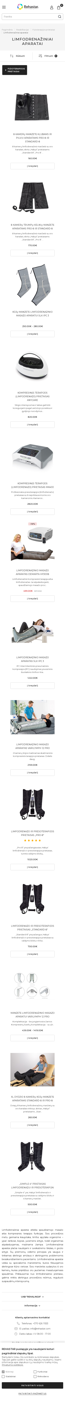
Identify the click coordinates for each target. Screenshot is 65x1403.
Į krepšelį (32, 166)
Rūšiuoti (20, 56)
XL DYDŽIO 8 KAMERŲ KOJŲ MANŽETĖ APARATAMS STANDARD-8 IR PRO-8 (32, 1099)
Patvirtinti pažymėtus (32, 1393)
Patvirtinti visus (32, 1385)
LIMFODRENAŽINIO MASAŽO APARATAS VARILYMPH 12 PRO (32, 746)
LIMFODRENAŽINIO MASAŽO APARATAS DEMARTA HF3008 (32, 572)
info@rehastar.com (40, 1328)
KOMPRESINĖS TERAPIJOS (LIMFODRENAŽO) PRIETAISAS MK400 (32, 485)
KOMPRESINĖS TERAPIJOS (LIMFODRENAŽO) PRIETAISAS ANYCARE (32, 396)
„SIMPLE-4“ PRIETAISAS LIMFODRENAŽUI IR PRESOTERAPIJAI (32, 1186)
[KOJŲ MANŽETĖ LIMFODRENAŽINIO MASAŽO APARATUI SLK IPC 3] (32, 284)
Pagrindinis (7, 29)
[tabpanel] (32, 107)
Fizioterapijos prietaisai (43, 29)
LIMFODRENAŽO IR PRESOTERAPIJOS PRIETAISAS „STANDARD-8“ (32, 928)
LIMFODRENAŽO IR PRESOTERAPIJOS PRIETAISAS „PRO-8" (32, 833)
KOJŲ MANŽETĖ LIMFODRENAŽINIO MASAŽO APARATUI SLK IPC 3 (32, 314)
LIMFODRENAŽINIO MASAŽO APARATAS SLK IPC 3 (32, 659)
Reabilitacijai (22, 29)
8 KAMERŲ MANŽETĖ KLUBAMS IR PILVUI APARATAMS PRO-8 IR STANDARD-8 (32, 138)
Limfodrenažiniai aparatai (15, 32)
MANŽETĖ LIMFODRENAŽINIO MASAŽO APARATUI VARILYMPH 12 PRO (33, 1015)
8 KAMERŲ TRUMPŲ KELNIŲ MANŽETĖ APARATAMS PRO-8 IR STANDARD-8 (32, 227)
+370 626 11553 (40, 1323)
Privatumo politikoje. (12, 1365)
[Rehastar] (28, 7)
